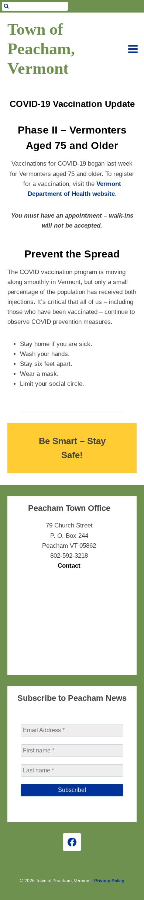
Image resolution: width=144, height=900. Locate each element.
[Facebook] (72, 842)
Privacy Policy (109, 880)
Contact (69, 565)
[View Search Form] (35, 6)
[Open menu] (133, 49)
